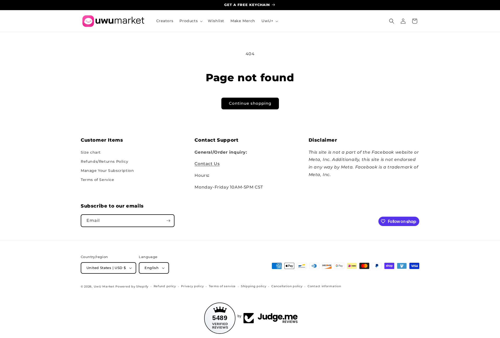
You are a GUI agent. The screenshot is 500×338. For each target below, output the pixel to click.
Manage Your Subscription (107, 170)
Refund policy (165, 286)
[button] (190, 20)
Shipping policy (253, 286)
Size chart (91, 152)
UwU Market (104, 286)
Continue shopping (250, 103)
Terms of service (222, 286)
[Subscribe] (168, 220)
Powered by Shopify (131, 286)
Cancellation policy (286, 286)
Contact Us (207, 163)
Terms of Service (97, 179)
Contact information (324, 286)
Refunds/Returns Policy (104, 161)
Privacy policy (192, 286)
